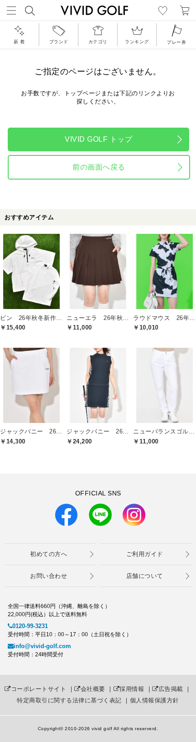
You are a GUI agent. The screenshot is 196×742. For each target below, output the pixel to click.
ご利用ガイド (144, 554)
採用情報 (131, 688)
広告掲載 (171, 688)
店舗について (144, 575)
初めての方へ (48, 554)
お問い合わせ (48, 575)
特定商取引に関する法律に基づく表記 (69, 700)
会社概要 (93, 688)
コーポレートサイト (38, 688)
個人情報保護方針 (154, 700)
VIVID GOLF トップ (98, 139)
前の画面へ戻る (98, 167)
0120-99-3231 (30, 626)
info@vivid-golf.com (42, 646)
